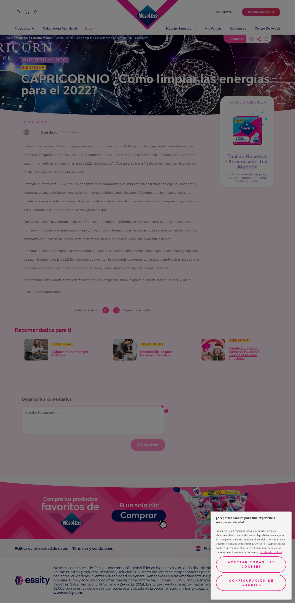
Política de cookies (271, 552)
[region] (251, 556)
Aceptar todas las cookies (251, 564)
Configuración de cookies (251, 583)
